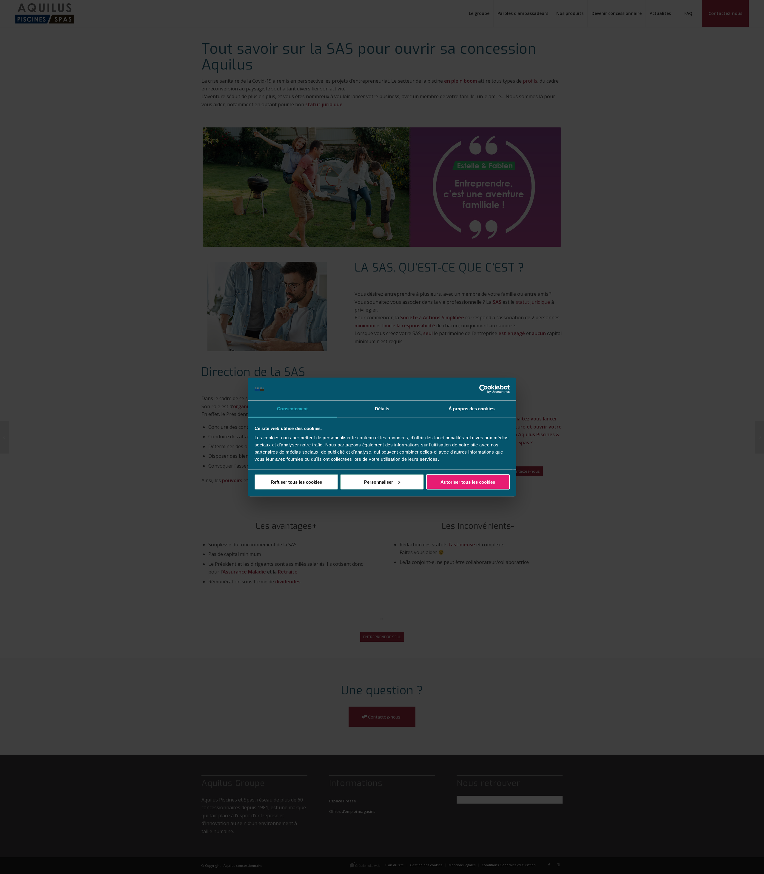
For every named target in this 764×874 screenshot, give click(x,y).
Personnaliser (378, 481)
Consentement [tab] (292, 408)
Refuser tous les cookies (296, 481)
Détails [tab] (382, 408)
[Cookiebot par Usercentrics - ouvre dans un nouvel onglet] (484, 389)
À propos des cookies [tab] (472, 408)
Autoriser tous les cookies (467, 481)
